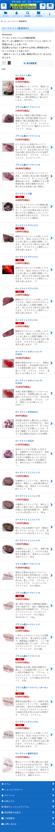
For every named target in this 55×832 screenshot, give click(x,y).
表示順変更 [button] (31, 63)
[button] (4, 6)
